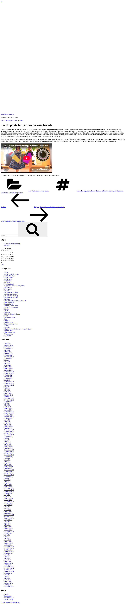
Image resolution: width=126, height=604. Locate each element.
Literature (7, 312)
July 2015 (7, 506)
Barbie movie (8, 277)
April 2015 (7, 510)
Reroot (6, 325)
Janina (21, 120)
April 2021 (7, 406)
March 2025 (8, 352)
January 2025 (8, 353)
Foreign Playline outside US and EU (15, 300)
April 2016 (7, 496)
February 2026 (8, 345)
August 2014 (8, 520)
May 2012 (7, 558)
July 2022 (7, 386)
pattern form (4, 192)
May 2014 (7, 525)
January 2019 (8, 448)
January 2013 (8, 545)
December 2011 (9, 566)
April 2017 (7, 483)
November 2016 (9, 490)
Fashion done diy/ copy (11, 294)
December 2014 (9, 515)
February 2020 (8, 426)
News (6, 315)
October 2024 (8, 355)
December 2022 (9, 381)
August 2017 (8, 476)
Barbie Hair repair (9, 276)
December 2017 (9, 470)
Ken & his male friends (11, 307)
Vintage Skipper (18, 192)
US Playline (7, 335)
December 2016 (9, 488)
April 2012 (7, 560)
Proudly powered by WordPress (10, 602)
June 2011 (7, 576)
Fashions (7, 299)
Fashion (6, 291)
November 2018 (9, 451)
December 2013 (9, 531)
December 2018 (9, 450)
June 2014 (7, 523)
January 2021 (8, 410)
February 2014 (8, 528)
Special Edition (8, 330)
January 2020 (8, 428)
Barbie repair (8, 279)
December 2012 (9, 546)
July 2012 (7, 555)
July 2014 (7, 521)
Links (6, 310)
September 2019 (9, 435)
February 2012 (8, 563)
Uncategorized (8, 334)
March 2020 (8, 425)
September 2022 (9, 385)
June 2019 (7, 440)
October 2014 (8, 516)
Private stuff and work (10, 324)
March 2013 (8, 541)
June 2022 (7, 388)
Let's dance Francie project (104, 191)
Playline (6, 320)
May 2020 (7, 421)
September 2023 (9, 376)
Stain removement (9, 332)
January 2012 (8, 565)
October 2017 (8, 473)
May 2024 (7, 363)
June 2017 (7, 480)
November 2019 (9, 431)
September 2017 (9, 475)
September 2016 (9, 491)
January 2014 (8, 530)
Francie (93, 191)
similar (10, 192)
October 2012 (8, 550)
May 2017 (7, 481)
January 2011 (8, 585)
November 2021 (9, 400)
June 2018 (7, 460)
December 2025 (9, 347)
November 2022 (9, 383)
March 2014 (8, 526)
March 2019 (8, 445)
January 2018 (8, 468)
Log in (6, 594)
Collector (7, 282)
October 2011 (8, 570)
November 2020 (9, 413)
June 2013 (7, 536)
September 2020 (9, 416)
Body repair (7, 281)
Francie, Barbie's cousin (11, 305)
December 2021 (9, 398)
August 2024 (8, 358)
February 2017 (8, 486)
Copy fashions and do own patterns (38, 191)
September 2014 (9, 518)
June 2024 (7, 362)
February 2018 (8, 466)
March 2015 (8, 511)
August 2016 (8, 493)
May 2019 (7, 441)
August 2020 (8, 418)
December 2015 (9, 501)
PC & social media (9, 317)
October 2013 (8, 533)
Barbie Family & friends (11, 274)
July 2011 (7, 575)
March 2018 (8, 465)
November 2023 (9, 373)
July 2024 (7, 360)
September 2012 (9, 551)
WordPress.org (8, 599)
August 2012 (8, 553)
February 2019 (8, 446)
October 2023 (8, 375)
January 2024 (8, 370)
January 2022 (8, 396)
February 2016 (8, 498)
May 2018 (7, 461)
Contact (6, 245)
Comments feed (9, 597)
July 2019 (7, 438)
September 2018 (9, 455)
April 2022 (7, 391)
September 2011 (9, 571)
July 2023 (7, 380)
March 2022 (8, 393)
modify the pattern (118, 191)
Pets (5, 319)
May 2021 (7, 405)
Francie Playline (9, 302)
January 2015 (8, 513)
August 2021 (8, 401)
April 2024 (7, 365)
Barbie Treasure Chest (7, 114)
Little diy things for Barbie (12, 314)
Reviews (7, 327)
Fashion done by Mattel (11, 292)
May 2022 (7, 390)
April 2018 (7, 463)
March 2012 (8, 561)
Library (6, 309)
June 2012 (7, 556)
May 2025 (7, 350)
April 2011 (7, 580)
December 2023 (9, 371)
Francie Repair (8, 304)
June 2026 (7, 343)
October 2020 (8, 415)
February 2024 (8, 368)
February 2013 (8, 543)
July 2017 (7, 478)
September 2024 (9, 357)
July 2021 (7, 403)
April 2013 (7, 540)
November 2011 (9, 568)
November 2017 (9, 471)
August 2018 (8, 456)
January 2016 (8, 500)
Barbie (79, 191)
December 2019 (9, 430)
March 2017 (8, 485)
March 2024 (8, 367)
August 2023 (8, 378)
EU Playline (8, 287)
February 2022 (8, 395)
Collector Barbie (9, 284)
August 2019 (8, 436)
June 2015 (7, 508)
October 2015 (8, 503)
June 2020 (7, 420)
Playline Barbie (8, 322)
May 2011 (7, 578)
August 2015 (8, 505)
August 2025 (8, 348)
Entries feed (7, 596)
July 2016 (7, 495)
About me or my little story (12, 243)
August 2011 (8, 573)
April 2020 (7, 423)
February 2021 (8, 408)
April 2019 (7, 443)
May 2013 (7, 538)
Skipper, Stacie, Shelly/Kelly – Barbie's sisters (17, 329)
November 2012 (9, 548)
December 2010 (9, 586)
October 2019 (8, 433)
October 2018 (8, 453)
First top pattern (85, 191)
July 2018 (7, 458)
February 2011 (8, 583)
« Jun (2, 264)
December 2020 (9, 411)
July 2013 (7, 535)
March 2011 (7, 581)
